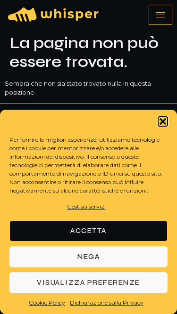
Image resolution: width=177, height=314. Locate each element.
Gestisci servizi (86, 206)
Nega (88, 256)
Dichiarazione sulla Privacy (106, 302)
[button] (163, 121)
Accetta (88, 230)
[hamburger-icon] (160, 15)
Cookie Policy (47, 302)
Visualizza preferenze (88, 282)
